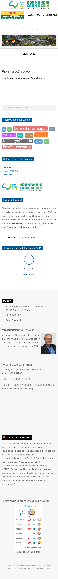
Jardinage (29, 140)
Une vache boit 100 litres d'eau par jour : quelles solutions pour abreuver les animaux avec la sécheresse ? (25, 485)
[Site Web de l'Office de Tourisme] (36, 3)
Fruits (20, 140)
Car (9, 134)
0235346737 (21, 22)
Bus (4, 134)
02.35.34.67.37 (13, 319)
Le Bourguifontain (17, 145)
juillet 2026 (9, 175)
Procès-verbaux (17, 151)
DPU (52, 133)
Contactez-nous (38, 22)
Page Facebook (13, 324)
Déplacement (9, 139)
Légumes (38, 146)
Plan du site (45, 572)
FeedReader (16, 228)
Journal (41, 139)
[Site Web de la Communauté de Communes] (16, 3)
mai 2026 (8, 179)
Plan (46, 146)
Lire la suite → (29, 279)
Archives (29, 273)
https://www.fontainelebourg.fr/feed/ (19, 231)
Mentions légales (33, 572)
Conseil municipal (30, 133)
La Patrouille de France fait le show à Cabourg (24, 470)
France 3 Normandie (18, 442)
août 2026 (9, 172)
